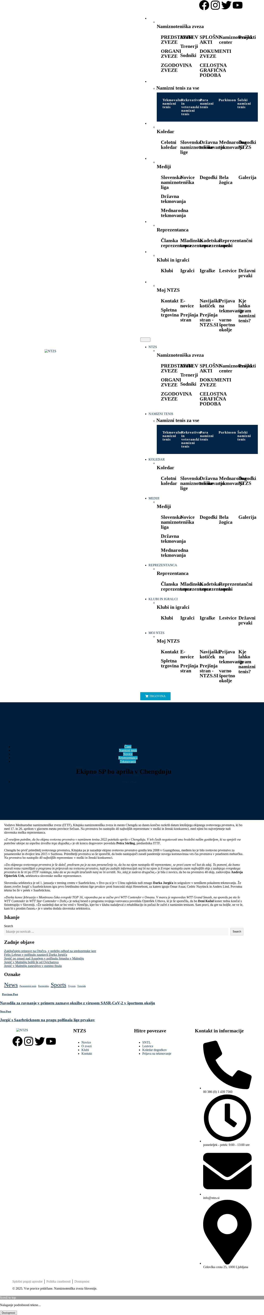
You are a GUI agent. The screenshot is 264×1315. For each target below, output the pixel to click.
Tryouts (71, 986)
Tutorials (81, 986)
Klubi (186, 37)
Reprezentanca (128, 757)
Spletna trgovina (170, 312)
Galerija (247, 177)
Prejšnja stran (189, 317)
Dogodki (208, 177)
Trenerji (189, 46)
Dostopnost (81, 1281)
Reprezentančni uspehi (235, 243)
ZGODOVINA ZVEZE (176, 68)
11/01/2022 (129, 781)
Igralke (207, 270)
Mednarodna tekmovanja (232, 145)
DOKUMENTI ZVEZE (215, 54)
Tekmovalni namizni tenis (172, 103)
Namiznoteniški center (235, 39)
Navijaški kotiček (210, 303)
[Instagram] (215, 5)
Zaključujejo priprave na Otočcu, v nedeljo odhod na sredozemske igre (50, 951)
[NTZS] (69, 351)
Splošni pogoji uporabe (27, 1281)
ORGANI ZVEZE (171, 54)
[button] (145, 340)
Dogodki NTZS (247, 145)
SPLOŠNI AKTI (210, 39)
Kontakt (169, 300)
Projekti (247, 37)
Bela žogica (225, 180)
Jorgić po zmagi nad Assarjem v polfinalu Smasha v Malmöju (44, 958)
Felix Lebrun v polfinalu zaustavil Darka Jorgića (35, 954)
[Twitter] (226, 5)
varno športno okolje (227, 324)
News (11, 984)
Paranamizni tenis (28, 986)
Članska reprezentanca (176, 243)
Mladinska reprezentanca (195, 243)
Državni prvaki (247, 273)
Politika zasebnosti (58, 1281)
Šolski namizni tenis (244, 103)
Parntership (43, 986)
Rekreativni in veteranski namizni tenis (191, 107)
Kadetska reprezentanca (215, 243)
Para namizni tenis (207, 103)
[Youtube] (237, 5)
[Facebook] (204, 5)
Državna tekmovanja (212, 145)
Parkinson (227, 100)
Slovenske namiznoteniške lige (196, 147)
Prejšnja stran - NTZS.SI (209, 319)
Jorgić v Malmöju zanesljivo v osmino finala (33, 966)
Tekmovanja (128, 761)
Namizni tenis (128, 750)
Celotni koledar (169, 145)
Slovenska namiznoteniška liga (177, 182)
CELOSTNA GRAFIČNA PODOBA (213, 70)
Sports (58, 984)
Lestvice (228, 270)
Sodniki (188, 55)
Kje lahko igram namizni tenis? (247, 310)
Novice (187, 177)
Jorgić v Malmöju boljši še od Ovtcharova (31, 962)
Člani (127, 746)
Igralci (187, 270)
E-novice (187, 303)
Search (8, 926)
